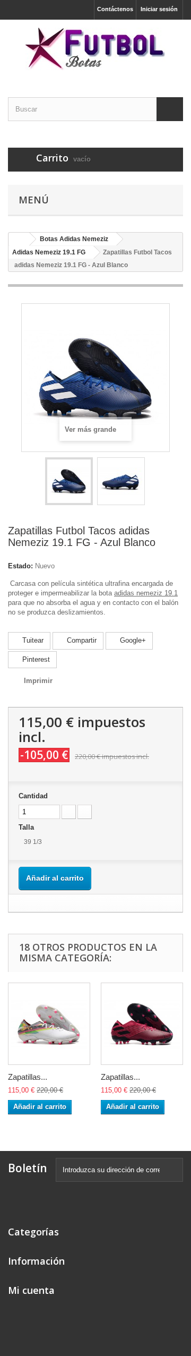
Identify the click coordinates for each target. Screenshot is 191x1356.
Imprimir (38, 681)
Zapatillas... (27, 1076)
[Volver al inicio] (19, 239)
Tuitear (32, 640)
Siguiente (154, 482)
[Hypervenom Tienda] (95, 49)
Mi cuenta (31, 1290)
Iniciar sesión (159, 9)
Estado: (20, 566)
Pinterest (35, 659)
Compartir (81, 640)
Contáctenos (115, 9)
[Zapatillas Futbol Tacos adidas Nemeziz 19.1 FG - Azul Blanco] (69, 481)
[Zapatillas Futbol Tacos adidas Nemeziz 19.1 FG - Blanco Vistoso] (49, 1024)
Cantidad (33, 796)
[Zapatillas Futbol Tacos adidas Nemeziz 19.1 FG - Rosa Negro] (142, 1024)
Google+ (132, 640)
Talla (27, 827)
